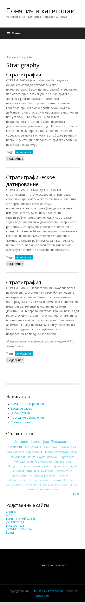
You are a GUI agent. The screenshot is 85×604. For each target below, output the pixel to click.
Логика (52, 457)
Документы (19, 475)
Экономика (32, 447)
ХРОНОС (11, 512)
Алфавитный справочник (28, 404)
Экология (18, 471)
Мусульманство (65, 452)
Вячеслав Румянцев (53, 565)
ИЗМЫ (10, 532)
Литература (62, 461)
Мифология (15, 452)
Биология (66, 475)
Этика (31, 457)
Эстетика (69, 480)
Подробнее (15, 159)
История (21, 441)
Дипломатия (63, 471)
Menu (16, 33)
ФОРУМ (10, 515)
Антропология (38, 480)
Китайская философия (43, 475)
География (69, 466)
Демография (51, 466)
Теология (55, 480)
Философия (39, 441)
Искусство (15, 466)
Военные (33, 471)
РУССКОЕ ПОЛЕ (15, 525)
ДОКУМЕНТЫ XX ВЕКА (19, 529)
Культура (47, 471)
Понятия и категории (40, 10)
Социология (67, 447)
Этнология (17, 457)
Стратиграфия (23, 74)
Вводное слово (21, 408)
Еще (76, 494)
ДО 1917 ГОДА (15, 522)
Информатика (18, 480)
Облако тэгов (20, 413)
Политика (50, 447)
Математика (14, 484)
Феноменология (47, 489)
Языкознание (43, 461)
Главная (11, 57)
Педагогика (66, 457)
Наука (41, 457)
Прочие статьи (21, 422)
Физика (30, 489)
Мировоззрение (49, 484)
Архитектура (70, 484)
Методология (23, 461)
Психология (61, 441)
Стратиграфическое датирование (30, 180)
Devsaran (42, 596)
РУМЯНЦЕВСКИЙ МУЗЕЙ (20, 519)
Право (48, 452)
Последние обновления (27, 417)
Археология (24, 152)
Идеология (34, 452)
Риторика (31, 484)
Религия (15, 447)
